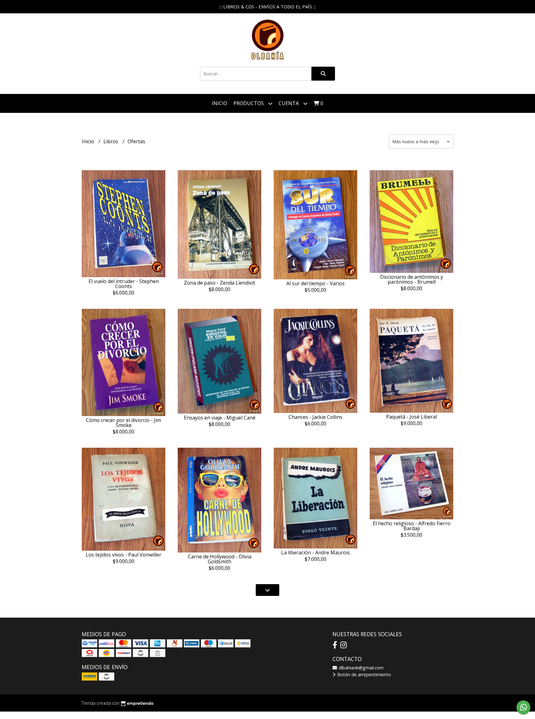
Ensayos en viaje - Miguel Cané (219, 417)
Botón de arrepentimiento (363, 674)
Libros (111, 141)
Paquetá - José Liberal (411, 416)
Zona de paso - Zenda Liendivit (219, 282)
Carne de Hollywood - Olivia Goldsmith (219, 559)
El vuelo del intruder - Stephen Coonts (124, 284)
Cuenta (289, 103)
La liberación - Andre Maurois (315, 552)
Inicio (219, 103)
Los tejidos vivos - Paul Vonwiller (123, 554)
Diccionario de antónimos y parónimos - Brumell (411, 279)
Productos (249, 103)
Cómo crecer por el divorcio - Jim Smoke (123, 422)
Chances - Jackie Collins (315, 417)
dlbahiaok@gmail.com (360, 668)
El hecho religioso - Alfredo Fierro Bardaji (411, 526)
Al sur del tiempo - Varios (315, 283)
